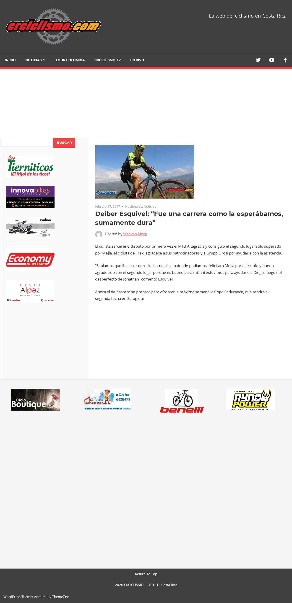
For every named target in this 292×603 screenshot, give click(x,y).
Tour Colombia (70, 60)
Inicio (10, 60)
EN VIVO (137, 60)
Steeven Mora (135, 233)
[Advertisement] (44, 347)
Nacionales (133, 206)
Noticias (33, 60)
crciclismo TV (107, 60)
